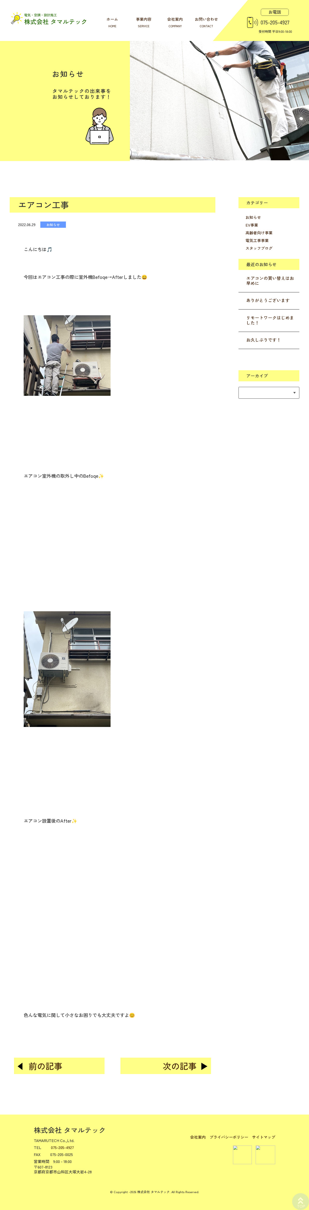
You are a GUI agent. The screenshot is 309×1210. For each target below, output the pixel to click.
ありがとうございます (268, 300)
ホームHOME (112, 22)
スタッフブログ (259, 248)
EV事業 (252, 225)
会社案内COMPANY (175, 22)
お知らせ (253, 217)
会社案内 (198, 1137)
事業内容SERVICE (143, 22)
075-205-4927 (62, 1147)
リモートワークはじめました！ (270, 320)
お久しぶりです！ (263, 340)
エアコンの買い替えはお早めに (270, 280)
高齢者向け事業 (259, 232)
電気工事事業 (257, 240)
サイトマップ (263, 1137)
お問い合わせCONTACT (206, 22)
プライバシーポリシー (229, 1137)
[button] (113, 362)
